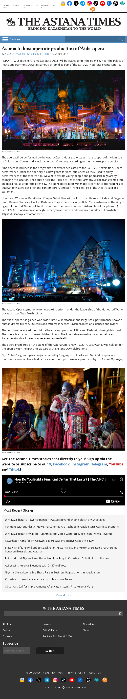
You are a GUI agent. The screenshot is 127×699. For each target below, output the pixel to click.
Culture (37, 54)
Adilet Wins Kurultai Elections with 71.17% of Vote (35, 565)
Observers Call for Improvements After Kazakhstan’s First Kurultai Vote (49, 586)
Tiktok (14, 469)
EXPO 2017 (48, 54)
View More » (63, 595)
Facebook (61, 464)
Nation (86, 630)
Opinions (7, 636)
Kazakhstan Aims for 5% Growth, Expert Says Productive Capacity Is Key (49, 541)
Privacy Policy (76, 672)
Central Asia (89, 624)
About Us (95, 672)
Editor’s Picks (50, 630)
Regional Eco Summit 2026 (57, 636)
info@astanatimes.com (71, 687)
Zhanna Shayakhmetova (17, 54)
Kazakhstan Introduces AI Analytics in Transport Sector (39, 579)
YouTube (116, 464)
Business (47, 624)
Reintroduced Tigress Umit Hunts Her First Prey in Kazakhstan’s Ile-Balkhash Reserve (57, 558)
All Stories (8, 624)
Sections (15, 39)
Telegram (99, 464)
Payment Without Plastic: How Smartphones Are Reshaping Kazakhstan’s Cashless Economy (62, 526)
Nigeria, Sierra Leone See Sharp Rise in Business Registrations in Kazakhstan (52, 572)
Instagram (80, 464)
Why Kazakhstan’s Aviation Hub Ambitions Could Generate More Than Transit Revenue (58, 534)
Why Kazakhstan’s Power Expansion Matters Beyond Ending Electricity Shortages (55, 520)
